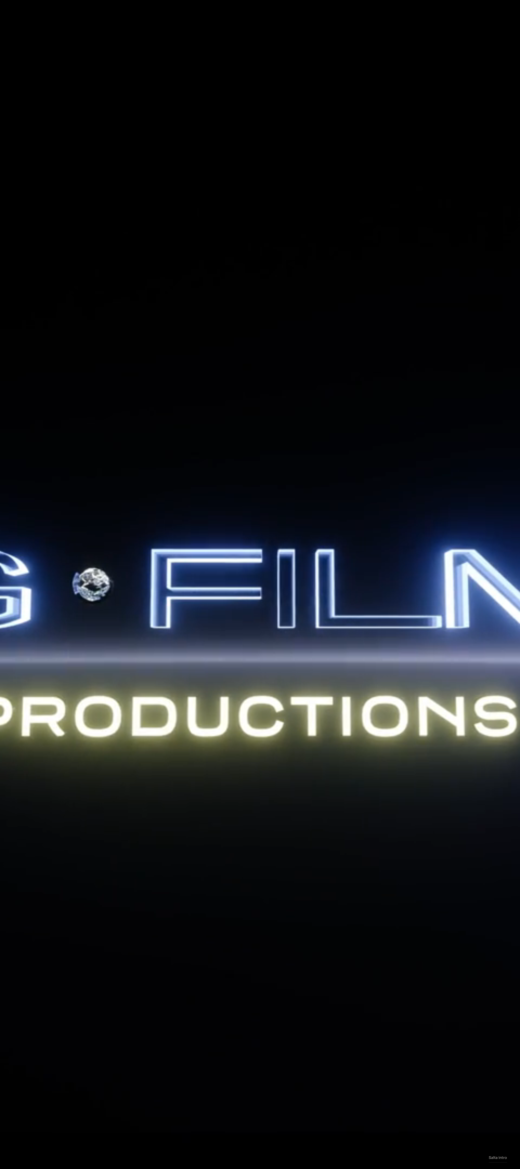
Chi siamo (152, 10)
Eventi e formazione (302, 10)
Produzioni (228, 10)
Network (344, 10)
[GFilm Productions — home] (260, 9)
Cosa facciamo (189, 10)
